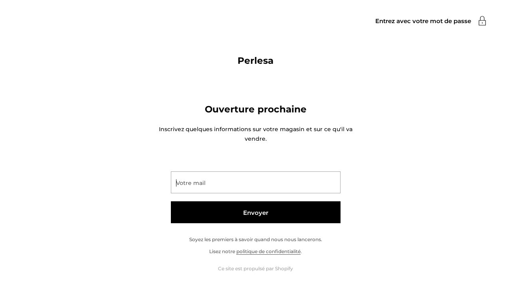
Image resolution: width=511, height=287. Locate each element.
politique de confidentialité (268, 251)
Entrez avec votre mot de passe (423, 21)
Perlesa (255, 60)
